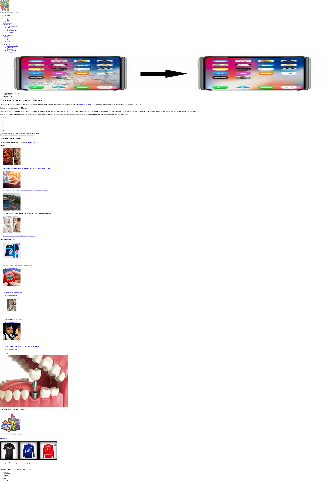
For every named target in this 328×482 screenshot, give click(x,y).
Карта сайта (6, 473)
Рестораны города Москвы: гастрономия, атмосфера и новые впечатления (26, 168)
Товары (5, 18)
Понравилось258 (12, 349)
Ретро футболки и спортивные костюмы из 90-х (18, 265)
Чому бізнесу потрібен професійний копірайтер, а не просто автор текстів (26, 190)
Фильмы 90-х (11, 27)
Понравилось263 (12, 322)
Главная (5, 472)
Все (8, 20)
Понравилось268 (12, 295)
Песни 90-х (10, 29)
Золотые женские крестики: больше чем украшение (19, 236)
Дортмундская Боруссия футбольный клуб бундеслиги (17, 463)
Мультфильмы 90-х (12, 26)
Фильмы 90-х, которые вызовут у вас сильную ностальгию (21, 346)
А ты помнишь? (8, 15)
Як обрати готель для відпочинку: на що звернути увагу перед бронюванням (27, 213)
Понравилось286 (12, 268)
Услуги (11, 96)
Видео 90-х (6, 24)
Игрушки (9, 21)
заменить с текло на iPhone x (84, 104)
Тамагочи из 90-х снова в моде (12, 292)
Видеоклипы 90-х (12, 30)
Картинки (6, 17)
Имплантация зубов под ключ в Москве (12, 409)
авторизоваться (30, 142)
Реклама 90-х (10, 32)
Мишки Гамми (4, 438)
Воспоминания (7, 23)
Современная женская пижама (13, 319)
